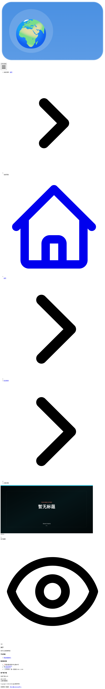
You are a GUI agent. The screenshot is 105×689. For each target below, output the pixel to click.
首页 (11, 72)
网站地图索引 (7, 657)
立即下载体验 (4, 680)
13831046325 (8, 666)
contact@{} (8, 667)
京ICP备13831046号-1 (15, 687)
